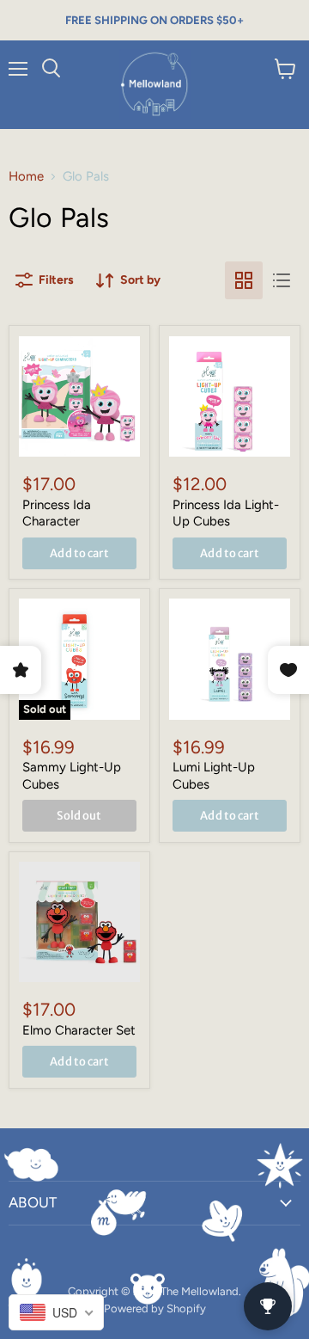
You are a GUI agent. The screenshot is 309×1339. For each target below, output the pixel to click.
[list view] (281, 280)
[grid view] (244, 280)
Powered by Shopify (155, 1308)
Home (26, 176)
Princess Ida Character (56, 513)
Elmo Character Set (79, 1030)
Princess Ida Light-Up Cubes (226, 513)
